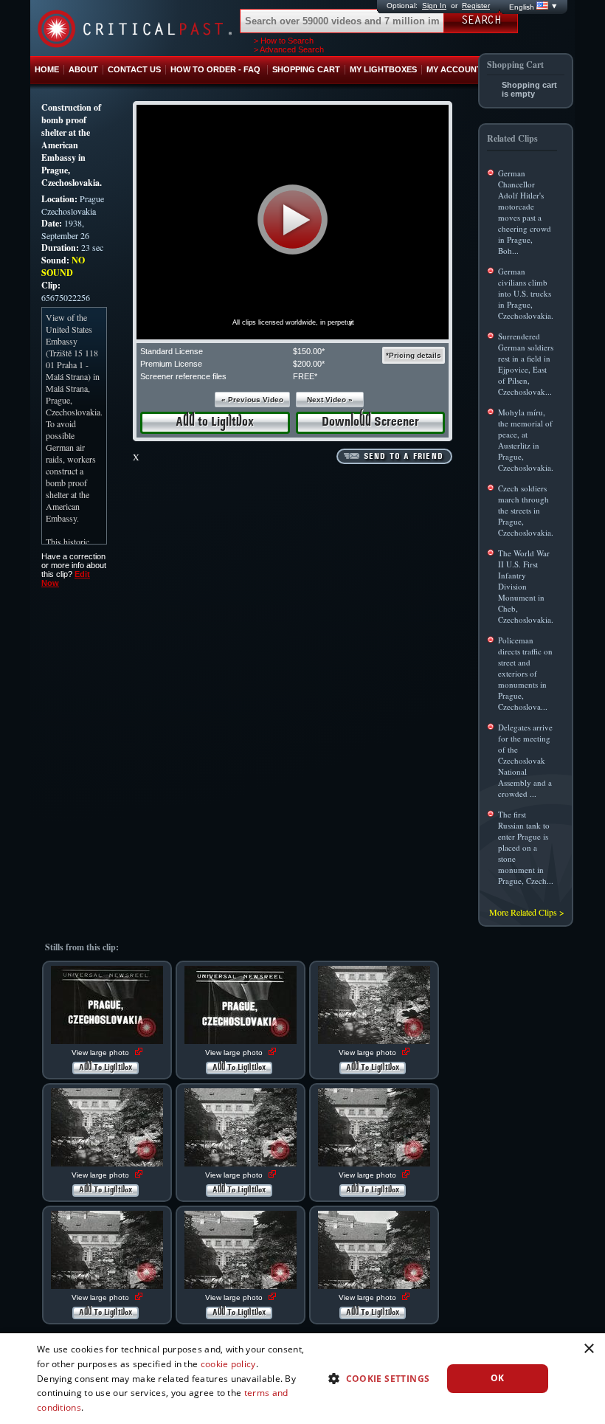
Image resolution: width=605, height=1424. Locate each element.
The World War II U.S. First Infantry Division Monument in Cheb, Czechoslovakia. (525, 586)
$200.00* (309, 363)
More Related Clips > (526, 912)
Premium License (171, 363)
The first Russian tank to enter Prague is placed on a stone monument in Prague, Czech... (525, 847)
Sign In (434, 5)
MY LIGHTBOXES (383, 69)
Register (476, 5)
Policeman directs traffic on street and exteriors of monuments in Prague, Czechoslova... (525, 673)
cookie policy (228, 1364)
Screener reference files (183, 376)
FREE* (305, 376)
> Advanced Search (289, 49)
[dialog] (302, 1378)
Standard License (171, 351)
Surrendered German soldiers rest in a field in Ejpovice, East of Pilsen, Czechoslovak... (525, 364)
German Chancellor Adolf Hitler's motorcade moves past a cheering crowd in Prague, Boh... (524, 211)
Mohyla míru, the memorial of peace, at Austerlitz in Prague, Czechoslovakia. (525, 440)
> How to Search (284, 40)
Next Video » (330, 399)
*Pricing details (413, 355)
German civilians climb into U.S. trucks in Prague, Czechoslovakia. (525, 293)
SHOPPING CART (306, 69)
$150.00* (309, 351)
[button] (292, 219)
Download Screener (370, 422)
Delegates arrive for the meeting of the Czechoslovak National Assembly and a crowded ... (525, 760)
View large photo (101, 1052)
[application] (292, 222)
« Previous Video (252, 399)
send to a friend (403, 456)
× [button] (588, 1349)
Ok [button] (498, 1378)
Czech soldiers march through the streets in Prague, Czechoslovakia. (525, 510)
